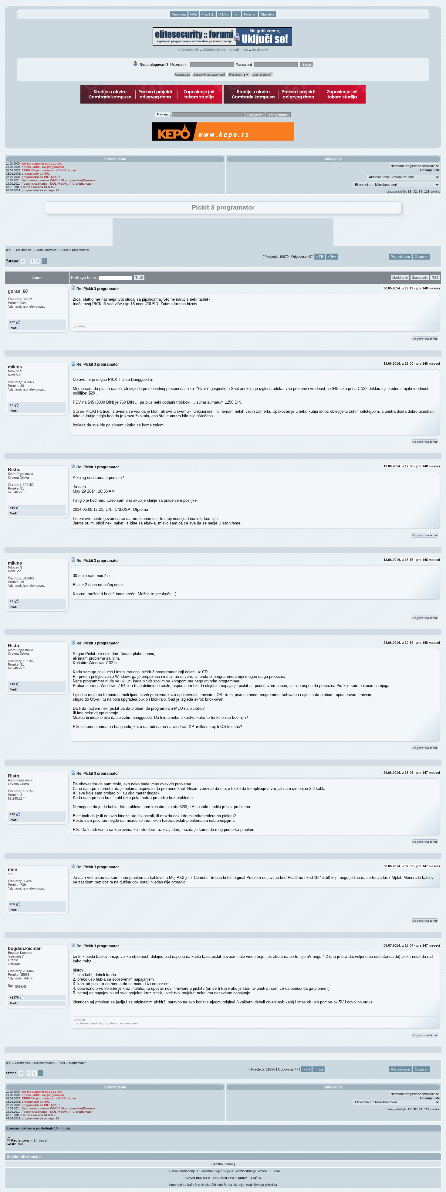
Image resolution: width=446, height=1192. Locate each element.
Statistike (267, 14)
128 (427, 191)
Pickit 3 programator (75, 249)
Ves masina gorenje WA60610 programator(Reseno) (58, 180)
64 (420, 191)
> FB (319, 256)
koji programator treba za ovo (42, 163)
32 (415, 191)
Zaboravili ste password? (209, 74)
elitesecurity (188, 49)
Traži (139, 277)
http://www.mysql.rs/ (87, 1023)
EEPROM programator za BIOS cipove (49, 170)
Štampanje (419, 277)
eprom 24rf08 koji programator (43, 167)
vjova (42, 1140)
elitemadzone (214, 49)
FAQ (193, 14)
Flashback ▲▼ (238, 74)
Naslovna (179, 14)
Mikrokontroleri (46, 249)
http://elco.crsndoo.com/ (120, 1023)
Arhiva (243, 1178)
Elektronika (24, 249)
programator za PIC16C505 (41, 177)
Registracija (182, 74)
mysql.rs (20, 985)
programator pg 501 (36, 173)
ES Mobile (260, 49)
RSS (245, 49)
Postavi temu (400, 256)
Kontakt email (223, 1164)
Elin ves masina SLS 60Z (38, 187)
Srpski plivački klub (208, 1185)
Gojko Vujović (224, 1171)
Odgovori (421, 256)
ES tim (275, 1171)
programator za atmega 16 (40, 190)
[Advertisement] (223, 232)
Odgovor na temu (424, 338)
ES (259, 1178)
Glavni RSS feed (197, 1178)
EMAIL (234, 49)
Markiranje (400, 277)
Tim (236, 14)
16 (409, 191)
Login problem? (262, 74)
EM (253, 1178)
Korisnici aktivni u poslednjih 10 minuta (38, 1128)
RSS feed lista (223, 1178)
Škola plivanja (234, 1185)
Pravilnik (207, 14)
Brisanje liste (430, 170)
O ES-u (223, 14)
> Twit (332, 256)
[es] (8, 249)
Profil (14, 328)
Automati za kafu (181, 1185)
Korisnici (250, 14)
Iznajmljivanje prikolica (261, 1185)
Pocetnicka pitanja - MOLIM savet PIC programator (57, 183)
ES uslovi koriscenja (180, 1171)
